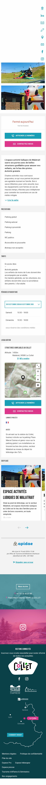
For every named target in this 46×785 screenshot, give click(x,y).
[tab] (20, 304)
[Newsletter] (23, 44)
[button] (23, 71)
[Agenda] (23, 22)
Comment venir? (15, 735)
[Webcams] (23, 8)
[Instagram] (23, 59)
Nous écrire (23, 587)
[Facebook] (23, 51)
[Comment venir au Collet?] (23, 37)
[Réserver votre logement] (23, 15)
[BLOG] (23, 30)
